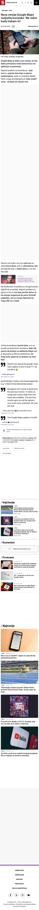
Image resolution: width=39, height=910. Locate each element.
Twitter (16, 440)
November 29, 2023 (7, 377)
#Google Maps (7, 453)
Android (31, 438)
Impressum (19, 875)
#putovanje (6, 448)
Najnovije (9, 626)
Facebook (21, 440)
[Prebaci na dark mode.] (22, 2)
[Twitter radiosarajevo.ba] (16, 895)
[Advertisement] (19, 172)
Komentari (8, 542)
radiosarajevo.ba (26, 902)
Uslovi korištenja (19, 888)
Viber (12, 442)
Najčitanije (8, 502)
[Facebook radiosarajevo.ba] (10, 895)
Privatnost (19, 884)
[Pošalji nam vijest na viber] (22, 895)
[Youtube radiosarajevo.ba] (28, 895)
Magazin (5, 10)
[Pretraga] (25, 2)
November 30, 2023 (7, 413)
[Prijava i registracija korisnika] (28, 2)
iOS (35, 438)
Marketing (19, 870)
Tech (10, 10)
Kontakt (19, 879)
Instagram (28, 440)
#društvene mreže (19, 448)
